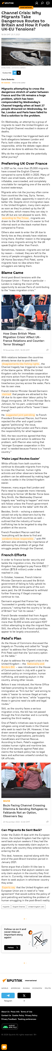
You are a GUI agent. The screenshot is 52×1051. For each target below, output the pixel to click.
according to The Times (15, 218)
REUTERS (6, 68)
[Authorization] (37, 3)
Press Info (15, 1011)
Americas (15, 988)
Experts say (8, 887)
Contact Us (6, 1015)
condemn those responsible (17, 538)
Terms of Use (26, 1011)
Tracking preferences (27, 1019)
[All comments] (4, 1047)
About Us (5, 1011)
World (6, 801)
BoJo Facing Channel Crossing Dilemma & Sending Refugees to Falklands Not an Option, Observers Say (25, 811)
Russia (26, 988)
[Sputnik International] (8, 4)
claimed (6, 394)
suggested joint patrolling (20, 414)
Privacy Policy (31, 1015)
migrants (6, 907)
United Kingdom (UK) (36, 907)
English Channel (19, 907)
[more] (47, 350)
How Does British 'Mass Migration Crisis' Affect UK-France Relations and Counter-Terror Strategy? (24, 339)
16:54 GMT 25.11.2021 (10, 34)
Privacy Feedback (9, 1019)
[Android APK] (9, 1027)
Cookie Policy (18, 1015)
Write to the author (18, 83)
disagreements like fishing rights (20, 363)
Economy (37, 988)
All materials (5, 83)
